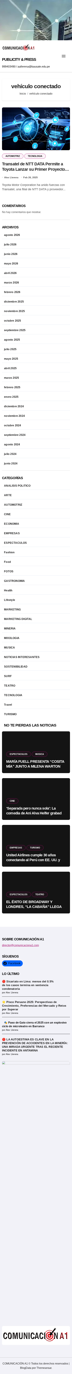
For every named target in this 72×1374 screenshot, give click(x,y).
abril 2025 (10, 368)
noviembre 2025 (14, 311)
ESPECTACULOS (15, 542)
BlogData (25, 1367)
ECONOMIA (11, 523)
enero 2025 (11, 396)
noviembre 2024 (14, 415)
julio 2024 (10, 454)
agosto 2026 (12, 235)
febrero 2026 (12, 292)
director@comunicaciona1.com (20, 945)
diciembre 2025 (14, 301)
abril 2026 (10, 273)
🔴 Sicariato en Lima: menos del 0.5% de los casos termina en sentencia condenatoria (28, 985)
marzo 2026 (11, 282)
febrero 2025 (12, 387)
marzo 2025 (11, 377)
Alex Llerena (11, 177)
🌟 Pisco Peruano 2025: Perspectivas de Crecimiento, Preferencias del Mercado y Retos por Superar (34, 1005)
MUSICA (9, 647)
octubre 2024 (12, 425)
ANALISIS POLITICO (17, 485)
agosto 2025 (12, 339)
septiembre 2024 (14, 434)
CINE (7, 514)
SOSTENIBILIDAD (15, 666)
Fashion (9, 552)
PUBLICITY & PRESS (19, 59)
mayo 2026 (11, 263)
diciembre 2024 (14, 406)
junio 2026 (10, 254)
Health (8, 590)
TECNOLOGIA (35, 156)
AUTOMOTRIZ (13, 156)
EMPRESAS (12, 533)
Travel (8, 704)
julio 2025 (10, 349)
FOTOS (8, 571)
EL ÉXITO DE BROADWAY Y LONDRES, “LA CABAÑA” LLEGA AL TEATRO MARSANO (34, 906)
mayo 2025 (11, 358)
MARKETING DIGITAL (18, 619)
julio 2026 (10, 244)
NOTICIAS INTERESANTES (22, 657)
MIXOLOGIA (11, 638)
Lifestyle (9, 600)
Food (7, 561)
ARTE (8, 495)
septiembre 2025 (14, 330)
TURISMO (10, 714)
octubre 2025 (12, 320)
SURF (8, 676)
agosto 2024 (12, 444)
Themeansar (44, 1367)
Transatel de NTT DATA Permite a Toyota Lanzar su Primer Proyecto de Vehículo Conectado (33, 169)
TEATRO (9, 685)
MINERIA (10, 628)
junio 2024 (10, 463)
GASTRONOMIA (14, 581)
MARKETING (12, 609)
